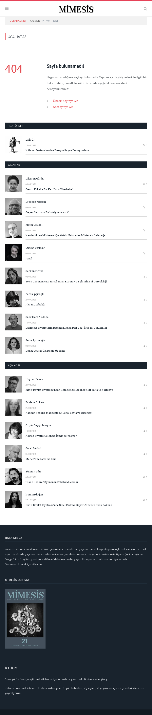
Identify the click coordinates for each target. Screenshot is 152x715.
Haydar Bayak (34, 379)
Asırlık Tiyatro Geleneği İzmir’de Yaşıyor (51, 436)
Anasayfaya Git (63, 107)
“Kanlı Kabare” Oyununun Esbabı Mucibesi (52, 482)
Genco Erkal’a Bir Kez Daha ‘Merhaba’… (50, 189)
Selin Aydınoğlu (35, 340)
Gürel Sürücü (33, 448)
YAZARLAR (14, 165)
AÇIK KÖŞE (14, 365)
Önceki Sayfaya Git (65, 101)
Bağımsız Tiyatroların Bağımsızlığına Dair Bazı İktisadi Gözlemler (66, 327)
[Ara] (145, 8)
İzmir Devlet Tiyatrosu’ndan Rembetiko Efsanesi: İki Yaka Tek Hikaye (69, 390)
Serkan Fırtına (34, 271)
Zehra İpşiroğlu (35, 294)
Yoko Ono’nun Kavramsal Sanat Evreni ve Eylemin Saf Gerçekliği (66, 281)
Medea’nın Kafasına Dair (41, 459)
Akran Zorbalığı (35, 304)
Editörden (16, 126)
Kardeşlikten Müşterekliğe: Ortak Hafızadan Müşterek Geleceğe (65, 235)
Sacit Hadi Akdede (37, 317)
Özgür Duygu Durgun (38, 425)
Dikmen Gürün (35, 178)
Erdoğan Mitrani (36, 201)
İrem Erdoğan (34, 494)
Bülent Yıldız (33, 471)
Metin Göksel (34, 224)
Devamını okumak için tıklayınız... (24, 564)
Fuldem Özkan (35, 402)
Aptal (29, 258)
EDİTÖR (30, 139)
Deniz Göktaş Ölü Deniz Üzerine (45, 350)
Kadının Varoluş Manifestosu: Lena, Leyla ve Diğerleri (59, 413)
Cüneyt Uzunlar (35, 248)
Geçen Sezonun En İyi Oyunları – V (47, 212)
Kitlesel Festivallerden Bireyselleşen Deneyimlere (57, 150)
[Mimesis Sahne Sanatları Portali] (76, 8)
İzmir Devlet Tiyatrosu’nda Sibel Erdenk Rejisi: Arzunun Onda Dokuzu (69, 505)
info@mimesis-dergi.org (93, 679)
